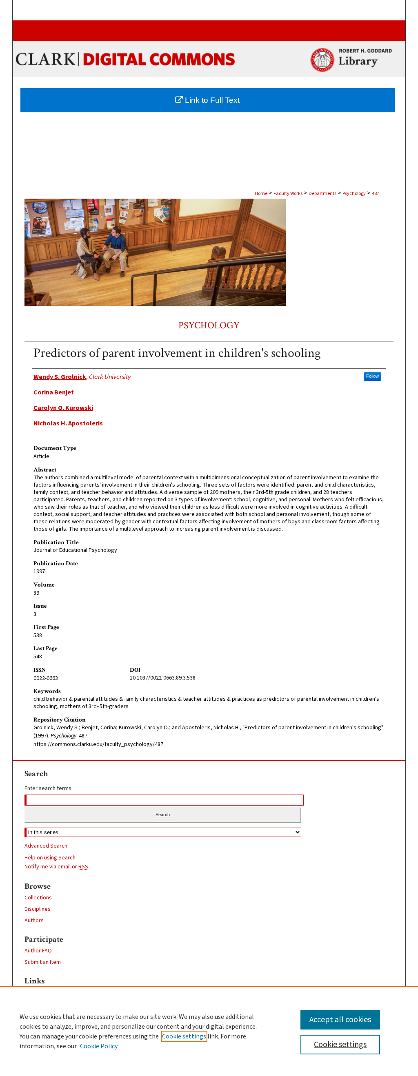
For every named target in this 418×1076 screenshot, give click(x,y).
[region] (209, 1031)
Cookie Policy (99, 1046)
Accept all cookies (340, 1019)
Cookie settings (184, 1036)
